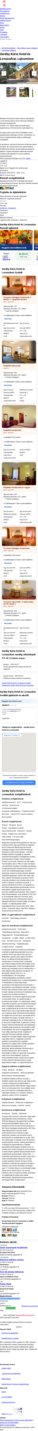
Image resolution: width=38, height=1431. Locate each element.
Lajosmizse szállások (9, 50)
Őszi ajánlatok (4, 11)
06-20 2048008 (6, 1397)
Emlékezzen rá (5, 1306)
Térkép (28, 158)
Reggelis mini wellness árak (11, 701)
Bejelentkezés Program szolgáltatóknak (15, 1384)
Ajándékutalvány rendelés (10, 1338)
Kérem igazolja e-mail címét (9, 1317)
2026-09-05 (6, 259)
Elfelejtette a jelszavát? (29, 1306)
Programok (4, 32)
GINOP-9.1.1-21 (6, 1414)
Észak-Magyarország (7, 18)
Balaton (2, 16)
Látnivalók (3, 35)
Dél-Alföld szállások (8, 48)
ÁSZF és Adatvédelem (7, 1425)
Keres (2, 215)
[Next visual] (34, 73)
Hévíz (2, 23)
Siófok (2, 27)
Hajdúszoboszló (5, 20)
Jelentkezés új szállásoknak (11, 1374)
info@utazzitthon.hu (8, 1402)
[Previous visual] (4, 73)
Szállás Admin (6, 1368)
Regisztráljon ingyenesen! (25, 1315)
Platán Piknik (5, 1284)
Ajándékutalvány (5, 9)
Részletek (8, 319)
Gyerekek (3, 213)
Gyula (2, 30)
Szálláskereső (5, 13)
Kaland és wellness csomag (11, 1260)
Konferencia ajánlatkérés (9, 1333)
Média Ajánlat (6, 1379)
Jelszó (2, 1303)
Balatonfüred (4, 25)
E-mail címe (4, 1301)
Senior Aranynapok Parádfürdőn (13, 1248)
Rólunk (3, 1392)
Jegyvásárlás (4, 37)
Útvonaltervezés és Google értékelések (19, 783)
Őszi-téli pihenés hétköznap (12, 1272)
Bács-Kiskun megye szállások (27, 48)
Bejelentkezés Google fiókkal (10, 1299)
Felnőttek (8, 208)
